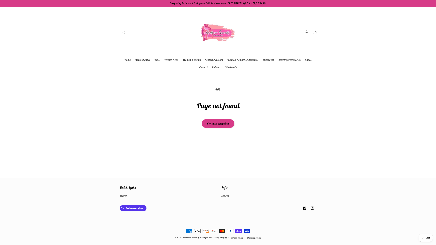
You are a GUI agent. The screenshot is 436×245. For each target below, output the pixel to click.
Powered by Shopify (218, 237)
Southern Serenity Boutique (195, 237)
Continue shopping (218, 123)
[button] (124, 32)
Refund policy (237, 237)
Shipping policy (254, 237)
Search (124, 195)
